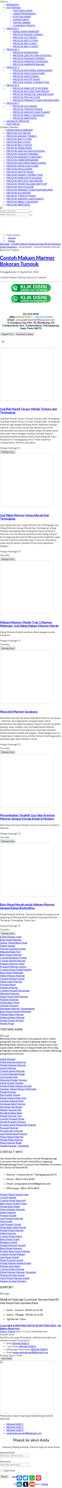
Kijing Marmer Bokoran (13, 1061)
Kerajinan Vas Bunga (11, 1106)
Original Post (7, 334)
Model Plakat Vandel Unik (14, 1194)
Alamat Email (7, 1452)
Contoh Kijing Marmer (12, 1269)
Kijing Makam (7, 1059)
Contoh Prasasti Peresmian (14, 990)
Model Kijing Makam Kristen (16, 1085)
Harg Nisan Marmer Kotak (14, 1278)
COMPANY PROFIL (24, 25)
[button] (31, 211)
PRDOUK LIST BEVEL (25, 37)
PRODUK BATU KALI (25, 43)
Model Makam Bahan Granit (15, 1263)
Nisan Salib (6, 1221)
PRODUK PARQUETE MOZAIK (30, 88)
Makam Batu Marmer (12, 1014)
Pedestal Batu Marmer (12, 1017)
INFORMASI (13, 7)
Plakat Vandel (7, 945)
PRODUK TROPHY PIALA (27, 109)
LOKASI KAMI (21, 19)
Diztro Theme (7, 1331)
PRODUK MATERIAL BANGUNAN (32, 70)
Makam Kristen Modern (13, 1281)
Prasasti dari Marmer (11, 1130)
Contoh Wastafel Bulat (12, 1073)
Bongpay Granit (8, 1242)
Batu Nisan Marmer (11, 939)
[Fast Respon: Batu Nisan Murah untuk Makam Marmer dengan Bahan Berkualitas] (0, 898)
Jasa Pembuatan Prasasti (13, 1133)
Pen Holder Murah (10, 1094)
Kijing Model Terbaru (11, 1082)
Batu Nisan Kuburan (11, 1248)
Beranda (4, 243)
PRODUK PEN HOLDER (26, 97)
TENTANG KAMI (23, 10)
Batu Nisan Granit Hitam (13, 1203)
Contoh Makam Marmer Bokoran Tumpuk (27, 261)
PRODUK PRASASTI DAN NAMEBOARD (36, 100)
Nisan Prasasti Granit (11, 1260)
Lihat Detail (6, 1358)
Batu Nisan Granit (10, 1239)
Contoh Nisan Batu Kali (12, 1200)
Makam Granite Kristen (13, 948)
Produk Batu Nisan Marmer (15, 1251)
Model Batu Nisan (10, 1206)
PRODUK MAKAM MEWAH (29, 58)
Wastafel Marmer (9, 993)
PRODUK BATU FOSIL (25, 40)
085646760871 (20, 1343)
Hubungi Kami (7, 452)
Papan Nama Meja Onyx (13, 1097)
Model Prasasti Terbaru (13, 1121)
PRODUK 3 (12, 67)
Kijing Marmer (8, 1233)
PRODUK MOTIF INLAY (26, 79)
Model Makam (8, 1091)
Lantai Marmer (8, 1067)
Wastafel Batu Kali (10, 951)
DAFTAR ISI (13, 123)
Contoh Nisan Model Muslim (15, 969)
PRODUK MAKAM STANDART (30, 61)
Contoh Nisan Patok (11, 1236)
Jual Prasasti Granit (10, 1224)
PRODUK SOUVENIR (25, 106)
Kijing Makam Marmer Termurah (18, 1272)
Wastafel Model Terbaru (13, 1079)
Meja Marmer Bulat (11, 1142)
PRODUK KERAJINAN (25, 52)
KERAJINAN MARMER (26, 31)
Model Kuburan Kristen (13, 1245)
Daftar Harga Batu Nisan (13, 942)
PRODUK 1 (12, 28)
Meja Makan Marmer (12, 1136)
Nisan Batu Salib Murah (13, 1227)
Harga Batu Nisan (10, 1002)
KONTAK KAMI (22, 16)
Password (5, 1461)
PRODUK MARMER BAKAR (29, 64)
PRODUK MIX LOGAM (26, 76)
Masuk (4, 1476)
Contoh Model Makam (12, 1254)
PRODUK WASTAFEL (25, 118)
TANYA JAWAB (21, 22)
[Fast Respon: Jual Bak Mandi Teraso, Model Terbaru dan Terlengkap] (0, 403)
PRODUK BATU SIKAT (26, 46)
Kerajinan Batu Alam (11, 1112)
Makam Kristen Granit (12, 1275)
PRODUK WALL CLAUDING (29, 115)
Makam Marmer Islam (12, 963)
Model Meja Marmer (11, 1139)
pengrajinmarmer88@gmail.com (30, 1352)
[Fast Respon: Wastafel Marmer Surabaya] (0, 705)
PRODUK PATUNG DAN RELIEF (31, 91)
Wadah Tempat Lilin (10, 1109)
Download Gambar (24, 334)
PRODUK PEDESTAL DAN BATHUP (33, 94)
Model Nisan (7, 1023)
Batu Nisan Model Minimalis (15, 1011)
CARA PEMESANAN (24, 13)
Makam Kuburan (9, 999)
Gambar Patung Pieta (12, 1100)
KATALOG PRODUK (17, 120)
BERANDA (12, 4)
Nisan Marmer (8, 1212)
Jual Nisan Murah (9, 1257)
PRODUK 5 (12, 103)
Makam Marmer (9, 987)
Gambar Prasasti (9, 1005)
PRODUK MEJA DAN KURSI (29, 73)
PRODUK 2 (12, 49)
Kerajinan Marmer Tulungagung (17, 1008)
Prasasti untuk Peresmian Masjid (18, 1124)
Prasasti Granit (8, 1215)
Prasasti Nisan (8, 984)
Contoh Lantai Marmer (12, 1070)
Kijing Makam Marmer (12, 975)
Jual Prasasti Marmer (11, 1218)
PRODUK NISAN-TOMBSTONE (31, 82)
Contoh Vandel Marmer (13, 960)
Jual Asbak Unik (9, 1076)
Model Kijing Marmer (12, 1230)
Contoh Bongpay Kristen (13, 957)
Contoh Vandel (8, 1197)
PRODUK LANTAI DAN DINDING (32, 55)
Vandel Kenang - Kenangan (14, 1145)
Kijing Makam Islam (11, 936)
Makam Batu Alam (10, 1266)
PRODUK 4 (12, 85)
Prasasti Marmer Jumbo (13, 966)
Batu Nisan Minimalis (11, 972)
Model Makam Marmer (13, 1064)
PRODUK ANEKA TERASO (28, 34)
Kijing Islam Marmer (11, 981)
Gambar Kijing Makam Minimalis (18, 1088)
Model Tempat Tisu (10, 1115)
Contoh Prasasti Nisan (12, 1118)
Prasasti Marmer (9, 1127)
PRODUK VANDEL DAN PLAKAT (31, 112)
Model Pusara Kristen (12, 1020)
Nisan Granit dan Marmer (14, 996)
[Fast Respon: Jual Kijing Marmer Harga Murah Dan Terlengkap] (0, 509)
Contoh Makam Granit (12, 978)
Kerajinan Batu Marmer (13, 1103)
